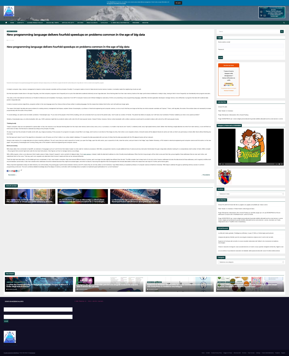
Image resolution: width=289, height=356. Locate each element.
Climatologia (10, 282)
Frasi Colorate (92, 22)
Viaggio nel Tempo (52, 22)
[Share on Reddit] (12, 171)
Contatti (20, 22)
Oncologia (79, 282)
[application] (251, 147)
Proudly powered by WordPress (11, 352)
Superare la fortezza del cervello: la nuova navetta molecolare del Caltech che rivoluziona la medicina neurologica (179, 285)
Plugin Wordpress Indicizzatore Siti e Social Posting (233, 115)
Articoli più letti (68, 22)
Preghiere (136, 22)
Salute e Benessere (230, 282)
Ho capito (178, 2)
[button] (284, 22)
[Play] (220, 164)
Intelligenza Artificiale (20, 282)
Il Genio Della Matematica (120, 22)
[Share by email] (18, 171)
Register (145, 22)
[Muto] (279, 164)
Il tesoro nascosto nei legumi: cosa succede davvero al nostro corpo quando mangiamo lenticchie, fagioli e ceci (251, 247)
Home (12, 22)
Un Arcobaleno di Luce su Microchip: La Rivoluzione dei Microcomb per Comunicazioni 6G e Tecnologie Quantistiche (81, 202)
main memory (87, 154)
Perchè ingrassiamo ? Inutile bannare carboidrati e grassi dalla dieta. (58, 175)
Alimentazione (221, 282)
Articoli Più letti (222, 107)
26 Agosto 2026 (12, 289)
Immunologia (151, 282)
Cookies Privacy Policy (35, 22)
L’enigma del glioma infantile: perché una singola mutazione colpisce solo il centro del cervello (245, 237)
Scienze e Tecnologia (12, 31)
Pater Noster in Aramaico (225, 111)
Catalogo (104, 22)
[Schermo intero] (281, 164)
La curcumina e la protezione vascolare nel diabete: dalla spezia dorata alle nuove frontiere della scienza (249, 251)
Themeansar (32, 352)
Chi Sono (80, 22)
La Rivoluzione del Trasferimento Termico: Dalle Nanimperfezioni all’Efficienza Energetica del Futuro (135, 201)
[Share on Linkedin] (16, 171)
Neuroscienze (158, 282)
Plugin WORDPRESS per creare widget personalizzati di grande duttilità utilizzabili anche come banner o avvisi (250, 119)
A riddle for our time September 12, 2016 (160, 175)
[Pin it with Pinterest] (14, 171)
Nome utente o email (224, 42)
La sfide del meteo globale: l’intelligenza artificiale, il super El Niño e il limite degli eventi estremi (245, 233)
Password (221, 49)
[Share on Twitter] (10, 171)
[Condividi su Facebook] (8, 171)
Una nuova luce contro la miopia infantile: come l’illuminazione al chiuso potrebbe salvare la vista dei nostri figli (29, 202)
